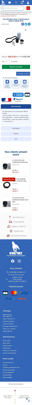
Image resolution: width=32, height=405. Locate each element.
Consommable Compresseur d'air (9, 14)
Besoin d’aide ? (7, 340)
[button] (28, 8)
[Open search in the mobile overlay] (12, 8)
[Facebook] (12, 261)
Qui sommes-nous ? (8, 362)
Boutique (7, 12)
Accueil (2, 12)
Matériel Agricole (7, 331)
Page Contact (6, 348)
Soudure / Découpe (8, 324)
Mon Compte (6, 343)
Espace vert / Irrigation (9, 329)
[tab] (16, 106)
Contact (5, 365)
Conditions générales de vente (11, 367)
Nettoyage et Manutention (10, 326)
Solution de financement (9, 353)
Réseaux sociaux (7, 345)
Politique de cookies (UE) (9, 350)
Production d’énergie (8, 321)
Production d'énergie (15, 12)
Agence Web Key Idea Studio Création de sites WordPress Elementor (16, 396)
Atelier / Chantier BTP (9, 319)
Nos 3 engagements (8, 372)
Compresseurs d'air (26, 12)
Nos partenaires (7, 375)
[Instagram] (19, 261)
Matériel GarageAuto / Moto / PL (7, 315)
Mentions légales (7, 377)
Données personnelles (9, 370)
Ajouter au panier (16, 67)
